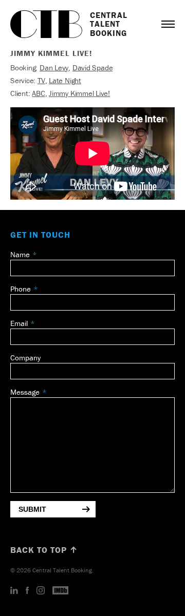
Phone (20, 289)
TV (41, 80)
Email (19, 323)
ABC (38, 93)
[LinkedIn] (14, 591)
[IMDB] (60, 590)
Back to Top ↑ (44, 549)
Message (25, 392)
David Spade (92, 67)
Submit (32, 509)
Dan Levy (54, 67)
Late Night (65, 80)
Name (20, 254)
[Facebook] (27, 591)
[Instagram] (40, 590)
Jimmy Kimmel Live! (79, 93)
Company (25, 357)
